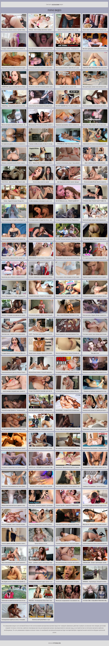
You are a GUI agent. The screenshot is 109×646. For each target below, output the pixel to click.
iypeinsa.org (57, 643)
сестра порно (55, 4)
